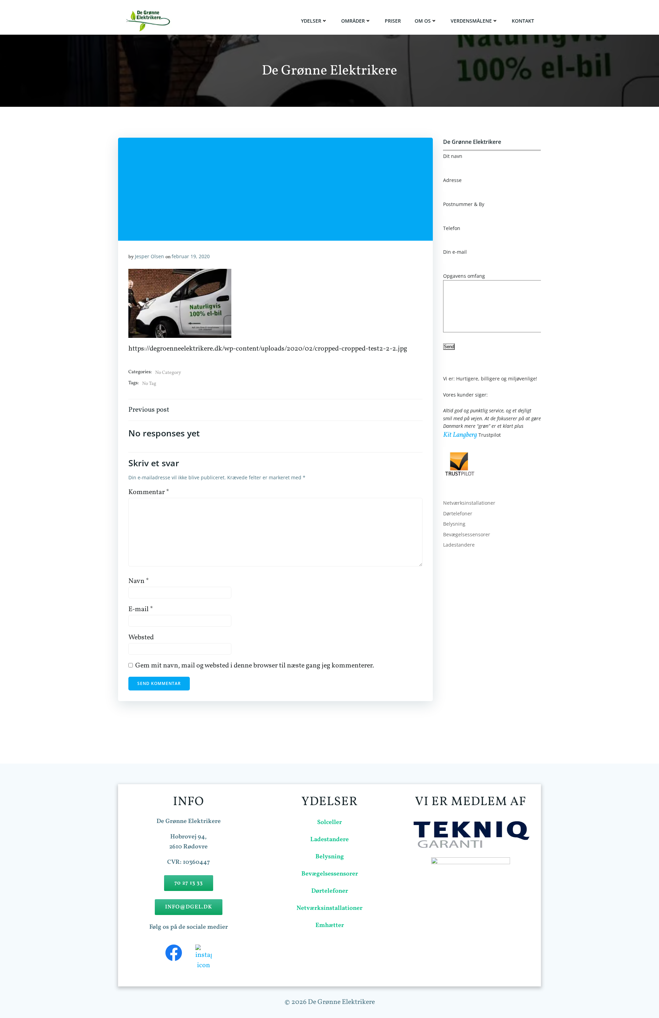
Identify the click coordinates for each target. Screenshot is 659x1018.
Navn (138, 581)
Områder (353, 21)
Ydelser (311, 21)
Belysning (454, 524)
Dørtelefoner (457, 513)
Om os (423, 21)
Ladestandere (459, 544)
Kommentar (148, 492)
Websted (141, 637)
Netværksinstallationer (469, 503)
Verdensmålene (471, 21)
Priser (393, 21)
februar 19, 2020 (191, 256)
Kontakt (523, 21)
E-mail (140, 609)
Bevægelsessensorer (466, 534)
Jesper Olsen (149, 256)
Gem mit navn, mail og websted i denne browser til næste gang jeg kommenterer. (254, 666)
